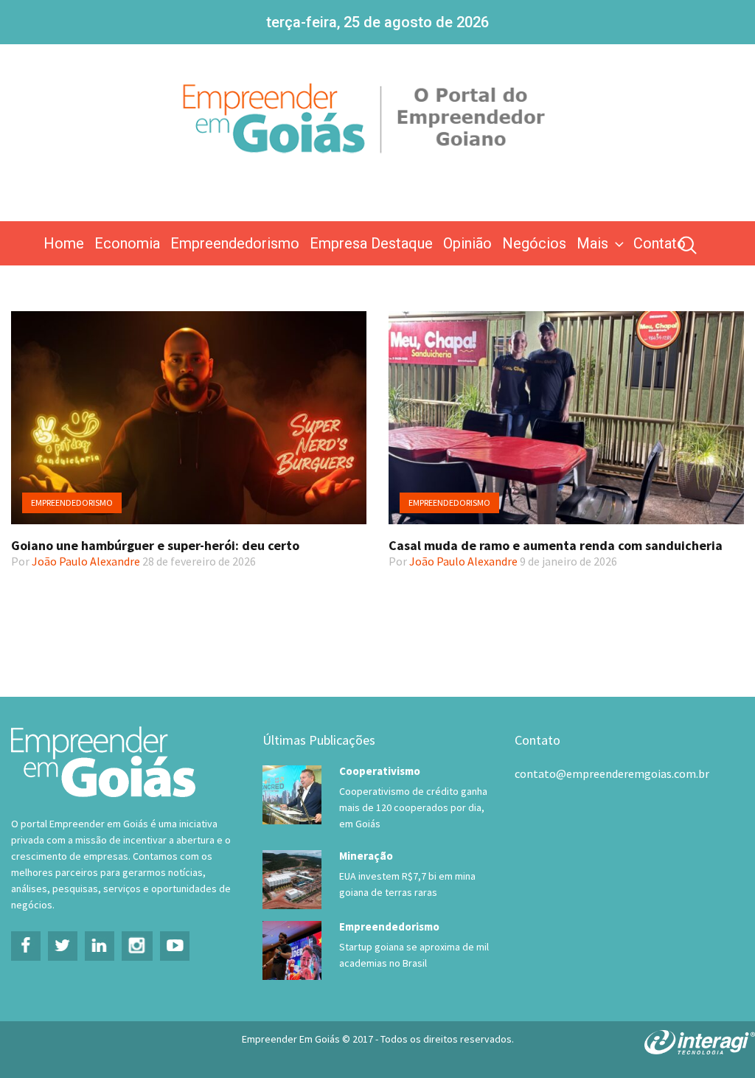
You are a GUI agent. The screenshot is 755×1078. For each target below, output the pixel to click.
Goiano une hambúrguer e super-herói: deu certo (155, 545)
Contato (659, 243)
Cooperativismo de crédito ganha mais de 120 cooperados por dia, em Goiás (413, 807)
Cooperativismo (379, 771)
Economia (127, 243)
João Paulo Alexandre (86, 561)
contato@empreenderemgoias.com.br (612, 773)
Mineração (366, 856)
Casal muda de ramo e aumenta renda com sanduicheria (556, 545)
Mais (592, 243)
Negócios (534, 243)
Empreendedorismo (234, 243)
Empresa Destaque (371, 243)
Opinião (467, 243)
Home (64, 243)
